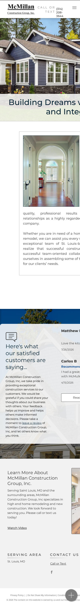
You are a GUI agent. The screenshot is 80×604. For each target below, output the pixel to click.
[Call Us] (71, 597)
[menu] (74, 7)
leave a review (32, 423)
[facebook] (51, 572)
